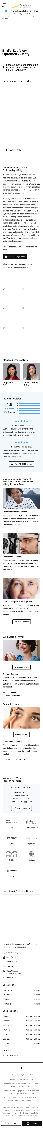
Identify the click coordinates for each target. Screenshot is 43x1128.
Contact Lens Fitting (12, 741)
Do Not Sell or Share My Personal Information (21, 1116)
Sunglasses (11, 692)
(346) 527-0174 (15, 1055)
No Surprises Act (32, 1107)
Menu (4, 7)
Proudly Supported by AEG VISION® (21, 1100)
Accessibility (25, 1105)
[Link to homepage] (21, 5)
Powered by (20, 1098)
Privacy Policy (31, 1110)
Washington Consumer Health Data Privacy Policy (21, 1113)
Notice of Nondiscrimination (13, 1107)
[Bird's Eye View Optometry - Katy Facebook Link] (21, 1067)
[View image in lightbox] (21, 267)
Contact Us (15, 1105)
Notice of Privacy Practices (14, 1110)
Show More (24, 435)
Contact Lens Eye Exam (16, 759)
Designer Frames (10, 674)
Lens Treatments (13, 696)
